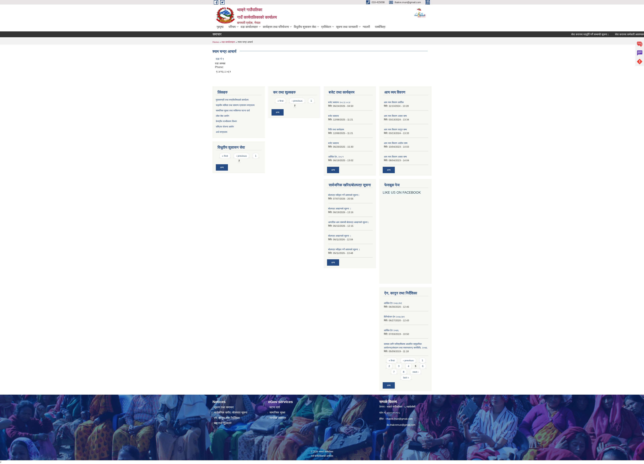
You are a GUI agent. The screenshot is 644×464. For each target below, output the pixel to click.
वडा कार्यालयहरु (249, 27)
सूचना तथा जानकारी (347, 27)
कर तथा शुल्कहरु (223, 423)
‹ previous (241, 155)
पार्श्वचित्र (380, 27)
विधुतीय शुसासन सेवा (305, 27)
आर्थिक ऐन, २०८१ (336, 156)
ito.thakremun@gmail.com (401, 424)
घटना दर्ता (275, 407)
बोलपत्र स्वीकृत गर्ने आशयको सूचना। (343, 195)
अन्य (222, 167)
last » (406, 377)
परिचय (232, 27)
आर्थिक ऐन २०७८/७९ (393, 303)
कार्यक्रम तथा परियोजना (276, 27)
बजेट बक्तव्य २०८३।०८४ (339, 102)
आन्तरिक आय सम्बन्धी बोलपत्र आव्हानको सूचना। (348, 222)
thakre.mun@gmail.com (399, 418)
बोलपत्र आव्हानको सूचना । (339, 208)
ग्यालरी (366, 27)
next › (416, 371)
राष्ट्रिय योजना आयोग (225, 126)
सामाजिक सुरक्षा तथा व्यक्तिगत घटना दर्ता (233, 110)
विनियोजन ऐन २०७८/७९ (394, 316)
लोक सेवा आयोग (223, 116)
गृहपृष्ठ (220, 27)
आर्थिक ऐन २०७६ (391, 330)
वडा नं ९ (220, 58)
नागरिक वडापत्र (278, 417)
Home (215, 42)
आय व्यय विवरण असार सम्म (395, 116)
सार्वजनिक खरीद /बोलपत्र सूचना (230, 412)
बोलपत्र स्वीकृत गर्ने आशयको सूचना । (344, 249)
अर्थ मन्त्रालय (221, 132)
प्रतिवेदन (326, 27)
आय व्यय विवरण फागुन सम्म (395, 129)
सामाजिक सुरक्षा (277, 412)
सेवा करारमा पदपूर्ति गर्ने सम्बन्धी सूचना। (575, 34)
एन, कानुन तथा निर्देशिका (227, 417)
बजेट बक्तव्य (333, 116)
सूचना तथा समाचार (224, 407)
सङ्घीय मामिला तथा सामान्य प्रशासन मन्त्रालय (235, 105)
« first (225, 155)
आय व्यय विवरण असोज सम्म (395, 143)
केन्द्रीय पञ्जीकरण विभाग (226, 121)
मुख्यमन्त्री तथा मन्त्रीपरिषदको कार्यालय (232, 99)
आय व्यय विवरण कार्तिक (394, 102)
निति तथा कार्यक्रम (336, 129)
